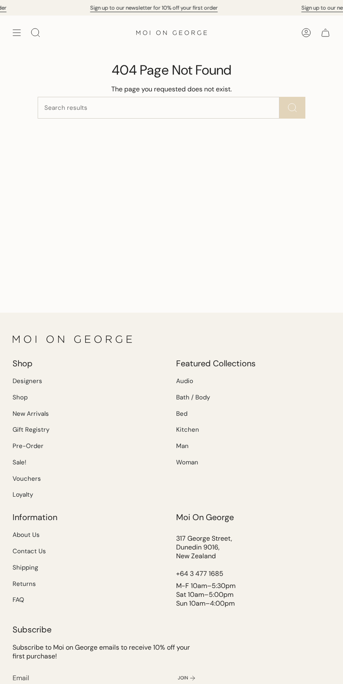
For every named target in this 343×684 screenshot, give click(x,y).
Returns (24, 584)
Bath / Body (193, 397)
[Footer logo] (73, 339)
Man (182, 446)
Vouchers (27, 478)
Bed (181, 413)
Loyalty (23, 494)
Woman (187, 462)
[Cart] (325, 32)
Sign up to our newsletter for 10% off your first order (103, 7)
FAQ (18, 600)
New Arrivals (31, 413)
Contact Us (29, 551)
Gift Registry (31, 429)
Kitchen (187, 429)
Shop (20, 397)
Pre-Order (28, 446)
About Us (26, 535)
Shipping (25, 567)
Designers (27, 381)
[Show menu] (16, 32)
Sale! (19, 462)
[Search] (292, 108)
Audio (184, 381)
